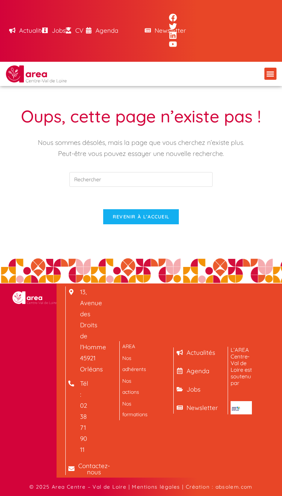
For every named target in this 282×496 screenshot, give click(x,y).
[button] (270, 74)
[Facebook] (173, 18)
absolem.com (234, 486)
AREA (128, 346)
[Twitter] (173, 26)
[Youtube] (173, 44)
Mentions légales (156, 486)
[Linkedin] (173, 35)
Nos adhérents (133, 363)
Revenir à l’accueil (141, 217)
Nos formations (133, 409)
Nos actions (130, 386)
